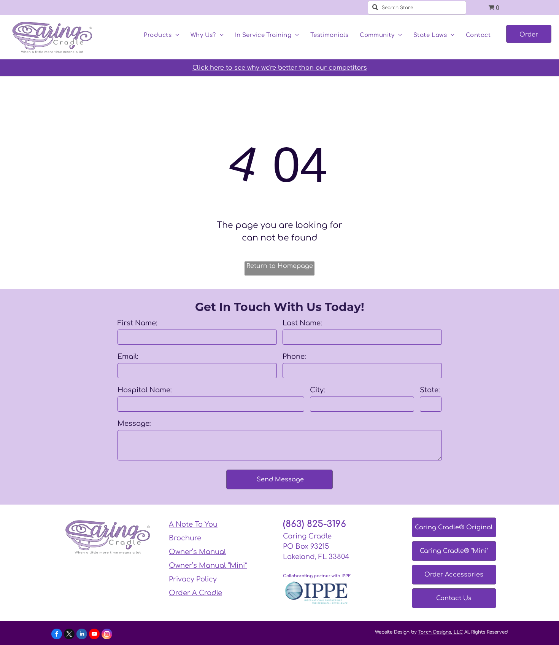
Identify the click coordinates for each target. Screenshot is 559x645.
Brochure (185, 538)
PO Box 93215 (306, 546)
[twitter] (69, 635)
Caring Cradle (307, 536)
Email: (128, 356)
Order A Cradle (195, 593)
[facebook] (56, 635)
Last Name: (302, 323)
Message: (134, 423)
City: (317, 390)
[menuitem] (161, 35)
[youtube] (94, 635)
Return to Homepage (279, 266)
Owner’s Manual (197, 552)
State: (430, 390)
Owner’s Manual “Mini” (208, 565)
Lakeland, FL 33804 (316, 557)
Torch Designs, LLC (440, 632)
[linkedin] (81, 635)
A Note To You (193, 524)
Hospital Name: (145, 390)
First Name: (137, 323)
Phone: (294, 356)
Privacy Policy (193, 579)
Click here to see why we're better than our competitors (279, 67)
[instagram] (107, 635)
